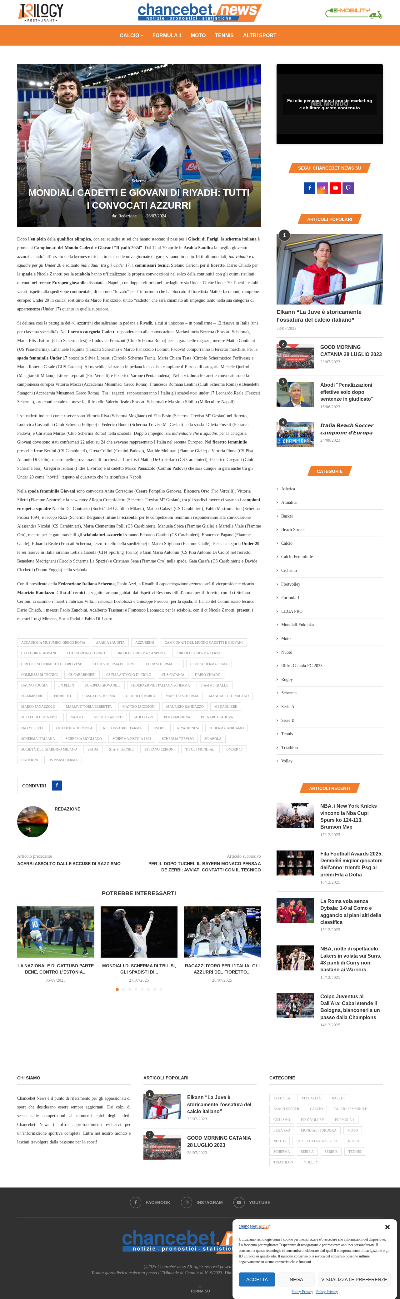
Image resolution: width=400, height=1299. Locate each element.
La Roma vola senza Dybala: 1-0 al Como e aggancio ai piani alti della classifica (350, 912)
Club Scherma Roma (209, 664)
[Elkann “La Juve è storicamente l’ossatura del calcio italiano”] (330, 269)
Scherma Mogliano (84, 739)
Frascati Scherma (98, 696)
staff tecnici (121, 749)
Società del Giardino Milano (49, 749)
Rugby (287, 679)
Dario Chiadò (207, 675)
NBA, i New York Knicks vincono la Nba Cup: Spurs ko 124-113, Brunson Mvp (348, 816)
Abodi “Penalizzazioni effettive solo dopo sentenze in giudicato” (346, 392)
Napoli (76, 717)
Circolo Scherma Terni (198, 653)
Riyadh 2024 (188, 728)
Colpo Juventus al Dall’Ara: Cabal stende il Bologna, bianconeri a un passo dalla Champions (350, 1007)
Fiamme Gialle (214, 685)
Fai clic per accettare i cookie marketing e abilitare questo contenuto (329, 104)
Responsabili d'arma (122, 728)
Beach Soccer (293, 529)
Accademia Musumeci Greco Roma (53, 642)
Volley (286, 761)
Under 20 (29, 760)
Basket (287, 516)
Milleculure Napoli (40, 717)
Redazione (127, 216)
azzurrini (144, 642)
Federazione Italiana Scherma (160, 685)
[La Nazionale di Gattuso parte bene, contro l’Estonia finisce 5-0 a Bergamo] (55, 932)
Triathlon (289, 747)
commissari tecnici (39, 675)
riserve (159, 728)
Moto (198, 35)
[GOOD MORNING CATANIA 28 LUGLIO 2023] (295, 356)
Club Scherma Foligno (114, 664)
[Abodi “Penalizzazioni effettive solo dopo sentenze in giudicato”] (295, 394)
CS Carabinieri (82, 675)
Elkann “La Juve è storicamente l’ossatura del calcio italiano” (319, 316)
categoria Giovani (38, 653)
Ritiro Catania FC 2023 (301, 665)
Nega (296, 1279)
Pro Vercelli (33, 728)
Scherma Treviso (178, 739)
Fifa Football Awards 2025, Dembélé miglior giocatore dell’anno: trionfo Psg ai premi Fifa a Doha (351, 864)
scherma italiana (38, 739)
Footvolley (290, 584)
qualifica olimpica (74, 728)
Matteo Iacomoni (139, 706)
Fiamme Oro (32, 696)
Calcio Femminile (297, 556)
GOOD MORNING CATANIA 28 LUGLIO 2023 (351, 351)
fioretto (62, 696)
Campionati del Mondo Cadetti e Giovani (204, 642)
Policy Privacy (302, 1292)
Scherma (289, 693)
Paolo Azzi (143, 717)
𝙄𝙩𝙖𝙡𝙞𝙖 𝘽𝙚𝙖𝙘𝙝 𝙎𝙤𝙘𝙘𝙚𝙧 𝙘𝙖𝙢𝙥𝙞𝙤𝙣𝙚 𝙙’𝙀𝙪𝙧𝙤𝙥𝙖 (346, 429)
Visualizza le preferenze (354, 1279)
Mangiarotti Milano (229, 696)
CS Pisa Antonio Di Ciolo (128, 675)
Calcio (129, 35)
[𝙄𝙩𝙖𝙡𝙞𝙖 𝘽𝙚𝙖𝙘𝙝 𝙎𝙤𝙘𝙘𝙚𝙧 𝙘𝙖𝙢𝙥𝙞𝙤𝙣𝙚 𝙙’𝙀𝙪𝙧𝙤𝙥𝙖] (295, 434)
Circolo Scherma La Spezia (141, 653)
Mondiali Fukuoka (297, 624)
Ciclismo (289, 570)
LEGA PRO (291, 611)
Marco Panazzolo (38, 706)
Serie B (287, 720)
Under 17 (234, 749)
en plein (66, 685)
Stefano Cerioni (159, 749)
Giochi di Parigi (140, 696)
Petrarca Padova (217, 717)
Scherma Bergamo (226, 728)
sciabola (213, 739)
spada (93, 749)
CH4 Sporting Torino (86, 653)
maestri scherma (182, 696)
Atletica (288, 489)
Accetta (257, 1279)
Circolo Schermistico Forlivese (51, 664)
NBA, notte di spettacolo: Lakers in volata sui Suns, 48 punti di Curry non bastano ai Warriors (350, 959)
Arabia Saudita (110, 642)
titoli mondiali (200, 749)
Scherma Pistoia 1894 (131, 739)
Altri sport (260, 35)
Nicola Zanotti (108, 717)
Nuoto (286, 652)
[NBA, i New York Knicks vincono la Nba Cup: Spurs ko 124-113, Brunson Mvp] (295, 815)
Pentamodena (177, 717)
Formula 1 (167, 35)
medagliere (225, 706)
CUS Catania (173, 675)
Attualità (289, 502)
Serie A (287, 706)
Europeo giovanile (103, 685)
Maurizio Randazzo (185, 706)
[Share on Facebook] (57, 786)
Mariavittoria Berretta (89, 706)
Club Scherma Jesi (163, 664)
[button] (387, 1227)
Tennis (224, 35)
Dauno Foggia (34, 685)
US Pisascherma (63, 760)
